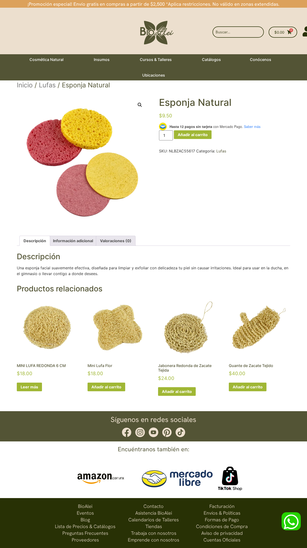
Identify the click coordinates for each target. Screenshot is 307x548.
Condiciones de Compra (222, 526)
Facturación (222, 506)
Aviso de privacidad (222, 533)
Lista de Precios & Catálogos (85, 526)
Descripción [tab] (35, 240)
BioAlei (85, 506)
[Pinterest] (167, 432)
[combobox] (238, 32)
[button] (140, 105)
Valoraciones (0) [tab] (115, 240)
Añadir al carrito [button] (106, 387)
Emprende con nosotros (153, 540)
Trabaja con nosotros (153, 533)
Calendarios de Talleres (153, 520)
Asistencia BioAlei (153, 513)
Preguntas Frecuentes (85, 533)
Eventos (85, 513)
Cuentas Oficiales (221, 540)
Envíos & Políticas (222, 513)
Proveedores (85, 540)
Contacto (153, 506)
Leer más (29, 387)
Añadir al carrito (193, 134)
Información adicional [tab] (73, 240)
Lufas (47, 85)
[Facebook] (126, 432)
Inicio (25, 85)
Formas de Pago (222, 520)
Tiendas (153, 526)
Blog (85, 520)
